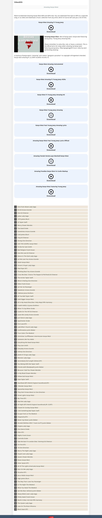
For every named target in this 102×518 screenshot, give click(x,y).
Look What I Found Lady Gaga (27, 327)
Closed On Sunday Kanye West (28, 408)
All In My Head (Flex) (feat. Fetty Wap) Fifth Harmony (35, 302)
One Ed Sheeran (23, 213)
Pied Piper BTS (22, 268)
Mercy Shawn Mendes (25, 225)
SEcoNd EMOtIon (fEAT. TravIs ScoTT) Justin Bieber (34, 423)
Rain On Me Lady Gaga (25, 469)
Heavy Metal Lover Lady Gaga (27, 494)
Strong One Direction (25, 241)
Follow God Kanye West (25, 376)
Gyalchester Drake (24, 321)
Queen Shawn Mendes (25, 457)
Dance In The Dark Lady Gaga (27, 256)
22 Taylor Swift (22, 222)
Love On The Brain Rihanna (27, 506)
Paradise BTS (22, 472)
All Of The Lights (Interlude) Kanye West (31, 466)
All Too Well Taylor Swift (25, 296)
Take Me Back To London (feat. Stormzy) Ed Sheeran (35, 441)
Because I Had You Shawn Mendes (29, 370)
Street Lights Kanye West (26, 395)
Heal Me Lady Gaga (24, 401)
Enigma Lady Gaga (24, 426)
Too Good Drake (23, 228)
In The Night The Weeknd (26, 485)
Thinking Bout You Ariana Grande (29, 271)
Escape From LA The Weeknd (27, 414)
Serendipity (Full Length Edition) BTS (30, 361)
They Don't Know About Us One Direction (31, 392)
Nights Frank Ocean (24, 435)
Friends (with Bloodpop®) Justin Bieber (31, 367)
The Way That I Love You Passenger (29, 482)
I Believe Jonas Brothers (25, 293)
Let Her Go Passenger (25, 287)
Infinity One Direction (25, 352)
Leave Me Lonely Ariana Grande (28, 315)
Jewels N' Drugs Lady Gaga (26, 355)
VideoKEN (18, 2)
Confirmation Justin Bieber (26, 330)
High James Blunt (23, 478)
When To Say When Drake (26, 308)
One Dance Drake (23, 429)
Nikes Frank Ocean (24, 284)
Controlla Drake (23, 438)
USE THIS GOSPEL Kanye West (27, 244)
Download (51, 32)
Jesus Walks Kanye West (26, 475)
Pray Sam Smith (23, 345)
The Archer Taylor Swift (25, 278)
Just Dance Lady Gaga (25, 318)
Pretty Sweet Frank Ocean (26, 497)
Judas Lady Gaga (23, 216)
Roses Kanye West (24, 460)
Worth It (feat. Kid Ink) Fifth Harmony (30, 500)
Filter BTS (21, 432)
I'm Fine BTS (22, 445)
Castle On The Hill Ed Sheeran (28, 312)
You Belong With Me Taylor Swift (28, 364)
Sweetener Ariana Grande (26, 290)
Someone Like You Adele (26, 339)
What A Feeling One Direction (27, 281)
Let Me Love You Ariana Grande (28, 259)
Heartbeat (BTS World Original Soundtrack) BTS (33, 383)
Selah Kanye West (23, 262)
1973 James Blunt (23, 219)
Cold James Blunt (23, 234)
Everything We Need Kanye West (28, 342)
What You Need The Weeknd (27, 488)
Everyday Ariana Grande (26, 349)
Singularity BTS (23, 417)
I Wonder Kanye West (25, 386)
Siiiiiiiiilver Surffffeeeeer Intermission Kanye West (34, 336)
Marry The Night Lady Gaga (27, 451)
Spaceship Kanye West (25, 389)
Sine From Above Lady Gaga (27, 207)
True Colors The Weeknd (26, 333)
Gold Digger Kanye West (26, 299)
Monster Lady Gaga (24, 358)
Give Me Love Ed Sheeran (26, 253)
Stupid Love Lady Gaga (25, 454)
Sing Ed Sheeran (23, 238)
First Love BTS (22, 324)
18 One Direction (23, 448)
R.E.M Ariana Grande (25, 210)
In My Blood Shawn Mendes (27, 373)
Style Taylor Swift (23, 379)
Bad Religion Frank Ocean (26, 250)
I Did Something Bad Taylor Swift (28, 411)
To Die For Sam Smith (25, 247)
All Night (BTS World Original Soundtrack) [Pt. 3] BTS (35, 404)
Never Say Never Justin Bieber (28, 420)
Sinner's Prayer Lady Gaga (26, 265)
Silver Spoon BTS (23, 463)
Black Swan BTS (23, 509)
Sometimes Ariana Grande (26, 231)
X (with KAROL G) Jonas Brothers (28, 305)
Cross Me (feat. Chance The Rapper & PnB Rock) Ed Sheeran (37, 275)
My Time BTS (22, 398)
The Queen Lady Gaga (25, 503)
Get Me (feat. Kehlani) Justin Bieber (29, 491)
